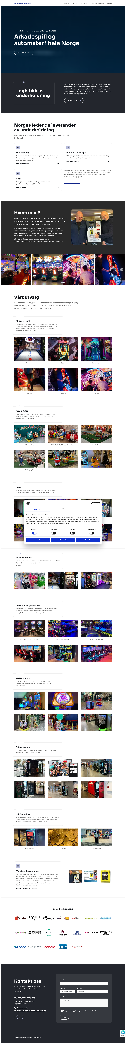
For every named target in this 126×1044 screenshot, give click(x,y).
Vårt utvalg (84, 3)
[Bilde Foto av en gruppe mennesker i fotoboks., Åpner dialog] (63, 768)
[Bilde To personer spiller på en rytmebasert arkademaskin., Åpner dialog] (96, 349)
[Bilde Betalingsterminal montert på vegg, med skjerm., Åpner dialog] (29, 837)
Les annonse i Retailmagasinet (26, 888)
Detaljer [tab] (63, 509)
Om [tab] (89, 509)
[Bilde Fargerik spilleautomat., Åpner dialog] (63, 701)
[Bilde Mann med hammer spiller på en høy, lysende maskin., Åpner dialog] (63, 379)
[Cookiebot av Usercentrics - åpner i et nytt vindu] (92, 503)
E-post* (79, 988)
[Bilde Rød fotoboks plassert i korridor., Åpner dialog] (96, 789)
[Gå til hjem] (25, 3)
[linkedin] (21, 1017)
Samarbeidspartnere (97, 3)
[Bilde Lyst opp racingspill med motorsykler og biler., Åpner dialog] (63, 628)
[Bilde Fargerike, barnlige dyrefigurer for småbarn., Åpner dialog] (29, 580)
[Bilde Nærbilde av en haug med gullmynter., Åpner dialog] (63, 837)
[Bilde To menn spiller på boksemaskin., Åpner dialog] (63, 349)
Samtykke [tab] (37, 509)
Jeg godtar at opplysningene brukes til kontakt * (79, 1011)
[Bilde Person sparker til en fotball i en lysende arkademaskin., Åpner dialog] (29, 379)
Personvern (37, 1037)
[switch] (53, 533)
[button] (24, 52)
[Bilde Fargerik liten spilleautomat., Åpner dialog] (29, 722)
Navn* (62, 980)
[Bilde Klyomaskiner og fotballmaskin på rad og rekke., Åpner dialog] (96, 580)
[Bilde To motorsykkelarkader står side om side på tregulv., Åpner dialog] (63, 653)
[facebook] (16, 1017)
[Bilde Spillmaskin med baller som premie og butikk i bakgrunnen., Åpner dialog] (96, 722)
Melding (62, 997)
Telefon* (63, 988)
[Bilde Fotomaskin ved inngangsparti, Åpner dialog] (29, 768)
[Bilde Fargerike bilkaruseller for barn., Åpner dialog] (63, 434)
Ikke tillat (38, 540)
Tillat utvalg (63, 540)
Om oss (75, 3)
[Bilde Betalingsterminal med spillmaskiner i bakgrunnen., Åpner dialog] (96, 837)
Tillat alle (87, 540)
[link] (58, 163)
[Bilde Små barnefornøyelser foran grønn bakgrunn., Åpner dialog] (29, 434)
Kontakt (109, 3)
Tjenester (66, 3)
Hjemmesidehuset (26, 1037)
